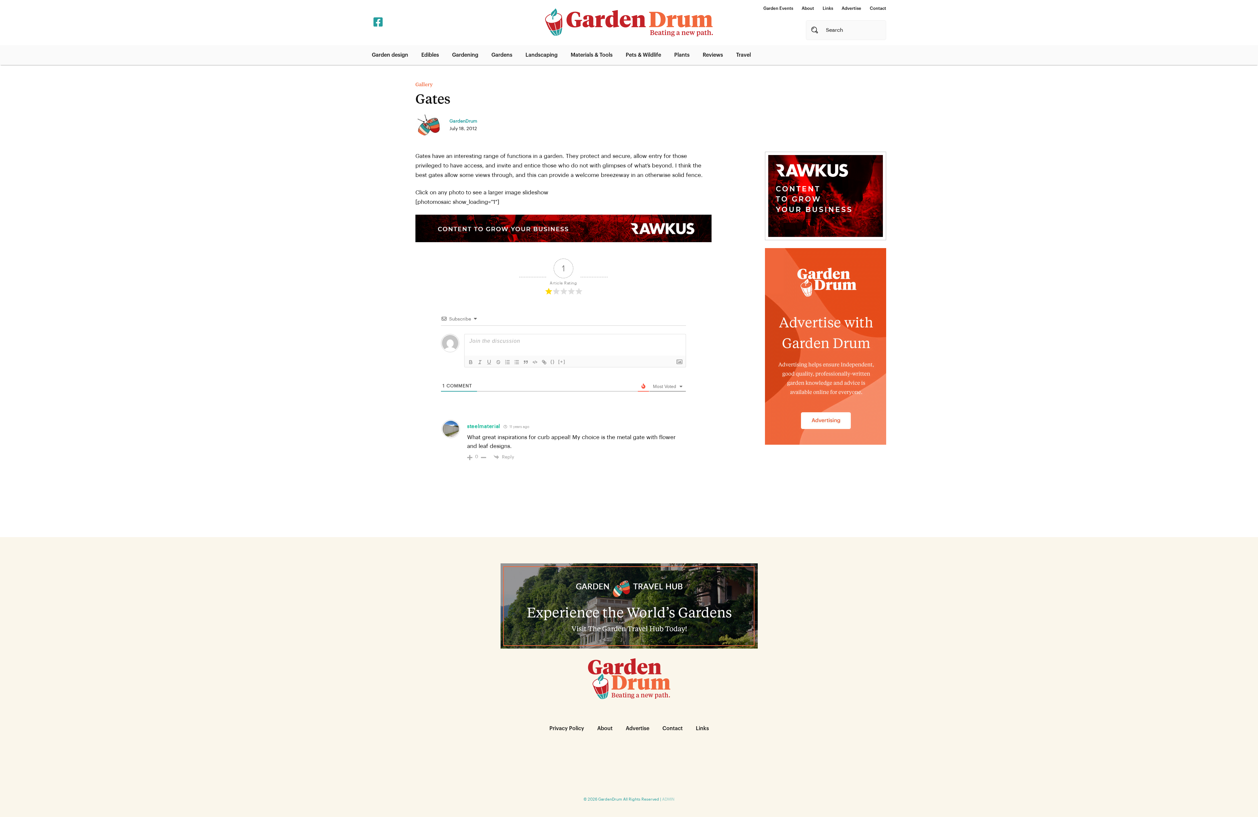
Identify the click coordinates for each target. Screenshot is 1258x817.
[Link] (544, 362)
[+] (561, 361)
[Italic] (480, 362)
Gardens (501, 55)
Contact (878, 8)
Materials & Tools (592, 55)
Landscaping (541, 55)
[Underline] (489, 362)
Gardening (465, 55)
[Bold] (470, 362)
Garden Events (778, 8)
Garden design (390, 55)
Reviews (713, 55)
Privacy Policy (566, 728)
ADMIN (668, 799)
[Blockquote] (525, 362)
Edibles (430, 55)
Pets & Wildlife (643, 55)
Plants (682, 55)
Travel (743, 55)
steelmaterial (483, 426)
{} (552, 361)
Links (828, 8)
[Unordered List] (516, 362)
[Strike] (498, 362)
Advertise (851, 8)
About (808, 8)
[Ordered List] (507, 362)
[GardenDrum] (629, 22)
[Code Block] (535, 362)
